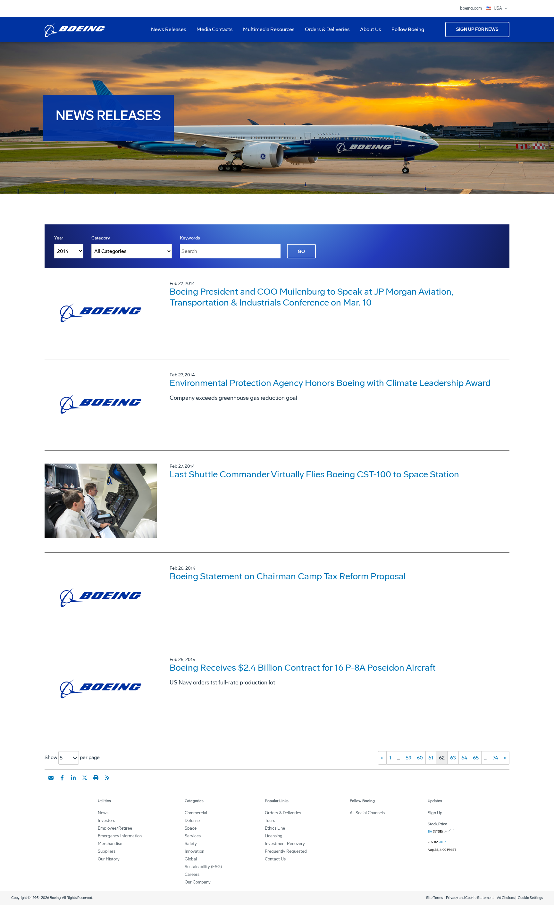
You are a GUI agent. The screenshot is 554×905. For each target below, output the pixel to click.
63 (453, 758)
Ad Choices (506, 898)
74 (495, 758)
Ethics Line (275, 828)
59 (408, 758)
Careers (192, 874)
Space (191, 828)
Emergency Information (120, 836)
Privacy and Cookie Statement (470, 898)
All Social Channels (367, 812)
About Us (368, 31)
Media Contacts (215, 29)
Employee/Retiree (115, 828)
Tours (270, 820)
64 (464, 758)
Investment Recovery (285, 843)
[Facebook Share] (62, 778)
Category (100, 238)
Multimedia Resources (266, 31)
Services (193, 836)
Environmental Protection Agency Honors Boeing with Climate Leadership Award (330, 383)
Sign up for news (477, 29)
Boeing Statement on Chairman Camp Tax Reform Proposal (288, 576)
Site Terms (434, 898)
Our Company (198, 882)
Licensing (273, 836)
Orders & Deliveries (325, 31)
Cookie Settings (530, 898)
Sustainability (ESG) (203, 866)
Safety (191, 843)
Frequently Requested (286, 851)
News (103, 812)
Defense (192, 820)
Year (58, 238)
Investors (106, 820)
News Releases (168, 29)
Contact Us (275, 859)
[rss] (107, 778)
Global (191, 859)
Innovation (194, 851)
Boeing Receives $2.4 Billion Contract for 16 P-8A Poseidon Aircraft (303, 667)
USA (498, 8)
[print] (96, 778)
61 (430, 758)
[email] (51, 778)
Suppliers (106, 851)
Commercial (196, 812)
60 (420, 758)
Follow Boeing (407, 29)
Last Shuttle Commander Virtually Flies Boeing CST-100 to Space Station (314, 474)
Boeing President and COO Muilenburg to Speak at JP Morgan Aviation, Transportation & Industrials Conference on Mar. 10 (311, 297)
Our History (109, 859)
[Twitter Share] (84, 778)
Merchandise (110, 843)
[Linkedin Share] (73, 778)
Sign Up (435, 812)
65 (476, 758)
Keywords (190, 238)
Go (301, 251)
